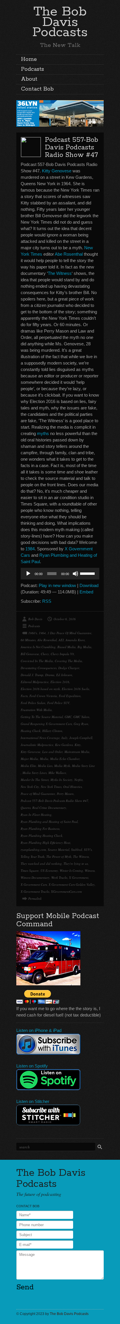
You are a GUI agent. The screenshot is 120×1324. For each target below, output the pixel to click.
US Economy (49, 870)
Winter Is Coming (71, 870)
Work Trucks (59, 877)
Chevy (45, 654)
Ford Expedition (70, 696)
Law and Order (52, 751)
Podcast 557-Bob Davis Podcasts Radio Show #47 (71, 147)
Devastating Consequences (39, 668)
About (29, 79)
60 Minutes (28, 640)
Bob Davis (35, 619)
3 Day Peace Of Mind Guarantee (69, 633)
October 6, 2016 (65, 619)
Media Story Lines (34, 772)
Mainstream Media (76, 751)
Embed (86, 591)
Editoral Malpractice (35, 682)
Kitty (78, 745)
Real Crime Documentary (49, 807)
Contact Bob (37, 89)
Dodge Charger (68, 668)
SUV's (88, 849)
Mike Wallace (57, 772)
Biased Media (66, 647)
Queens (26, 807)
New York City (30, 786)
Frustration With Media (36, 710)
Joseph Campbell (80, 738)
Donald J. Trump (32, 675)
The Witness (60, 273)
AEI (61, 640)
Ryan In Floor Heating (36, 814)
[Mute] (75, 574)
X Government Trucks (35, 891)
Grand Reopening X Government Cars (46, 724)
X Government (78, 877)
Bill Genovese (30, 654)
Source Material (58, 849)
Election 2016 (59, 682)
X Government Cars (34, 884)
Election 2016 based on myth (40, 689)
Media (44, 758)
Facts (24, 696)
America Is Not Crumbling (38, 647)
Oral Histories (72, 786)
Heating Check (30, 731)
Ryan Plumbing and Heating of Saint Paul (49, 821)
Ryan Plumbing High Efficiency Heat (45, 842)
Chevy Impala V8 (62, 654)
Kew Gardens (64, 745)
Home (29, 59)
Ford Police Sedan (33, 703)
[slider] (88, 573)
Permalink (35, 898)
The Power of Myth (58, 856)
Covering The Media (68, 661)
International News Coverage (40, 738)
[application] (60, 573)
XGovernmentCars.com (66, 891)
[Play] (28, 574)
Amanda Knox (75, 640)
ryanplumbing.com (33, 849)
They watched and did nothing (41, 863)
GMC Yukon (81, 717)
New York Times (51, 786)
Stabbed (76, 849)
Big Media (84, 647)
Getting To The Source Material (42, 717)
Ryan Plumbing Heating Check (41, 835)
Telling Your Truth (33, 856)
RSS (46, 601)
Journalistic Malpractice (37, 745)
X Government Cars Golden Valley (72, 884)
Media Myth (62, 765)
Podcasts (32, 69)
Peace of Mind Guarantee (38, 793)
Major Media (29, 758)
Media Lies (45, 765)
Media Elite (28, 765)
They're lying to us (75, 863)
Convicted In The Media (37, 661)
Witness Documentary (35, 877)
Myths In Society (61, 779)
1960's (32, 633)
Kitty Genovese (56, 170)
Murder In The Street (35, 779)
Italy (64, 738)
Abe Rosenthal (69, 254)
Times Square (30, 870)
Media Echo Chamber (65, 758)
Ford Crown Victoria (43, 696)
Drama (49, 675)
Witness (90, 870)
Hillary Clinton (52, 731)
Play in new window (57, 585)
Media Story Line (83, 765)
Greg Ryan (81, 724)
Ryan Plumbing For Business (40, 828)
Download (89, 585)
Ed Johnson (64, 675)
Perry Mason (65, 793)
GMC (68, 717)
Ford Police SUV (58, 703)
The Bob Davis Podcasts (60, 22)
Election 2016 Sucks (75, 689)
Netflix (78, 779)
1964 (42, 633)
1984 (30, 548)
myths (43, 433)
